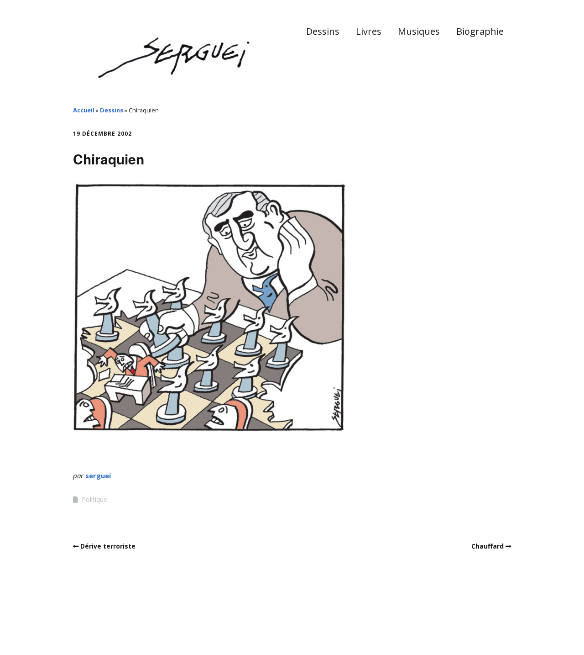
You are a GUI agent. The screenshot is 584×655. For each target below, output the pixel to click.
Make (107, 627)
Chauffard (487, 546)
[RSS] (506, 629)
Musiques (419, 31)
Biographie (480, 31)
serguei (98, 475)
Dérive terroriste (108, 546)
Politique (94, 499)
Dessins (322, 31)
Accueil (83, 110)
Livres (368, 31)
